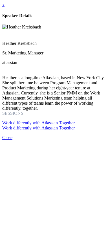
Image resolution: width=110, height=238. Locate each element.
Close (7, 137)
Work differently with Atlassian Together (38, 122)
